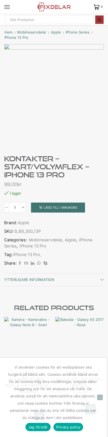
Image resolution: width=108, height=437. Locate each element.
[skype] (44, 263)
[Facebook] (20, 263)
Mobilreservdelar (31, 32)
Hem (8, 32)
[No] (100, 397)
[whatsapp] (39, 263)
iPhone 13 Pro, (27, 254)
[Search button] (99, 20)
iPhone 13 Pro (16, 37)
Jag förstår (38, 427)
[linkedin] (32, 263)
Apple (56, 32)
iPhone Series (77, 32)
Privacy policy (68, 427)
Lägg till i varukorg (60, 207)
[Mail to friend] (26, 263)
